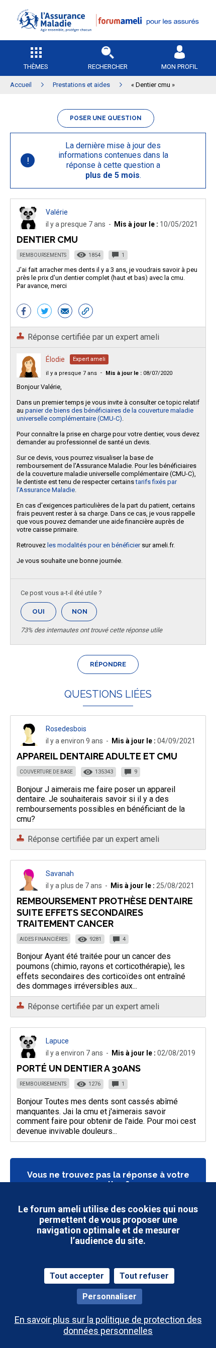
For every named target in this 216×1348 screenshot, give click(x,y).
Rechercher (108, 66)
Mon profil (179, 66)
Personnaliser (109, 1296)
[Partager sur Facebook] (24, 312)
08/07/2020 (138, 373)
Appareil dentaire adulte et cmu (97, 756)
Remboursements (43, 255)
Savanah (60, 874)
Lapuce (57, 1041)
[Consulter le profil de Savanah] (29, 888)
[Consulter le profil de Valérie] (29, 226)
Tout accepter (77, 1276)
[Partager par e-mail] (65, 312)
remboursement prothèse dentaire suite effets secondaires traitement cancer (105, 912)
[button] (108, 38)
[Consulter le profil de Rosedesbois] (29, 743)
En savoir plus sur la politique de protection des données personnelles (108, 1324)
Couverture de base (46, 772)
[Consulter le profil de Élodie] (29, 374)
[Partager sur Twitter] (44, 312)
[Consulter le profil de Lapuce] (29, 1055)
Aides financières (43, 939)
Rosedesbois (66, 729)
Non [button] (84, 614)
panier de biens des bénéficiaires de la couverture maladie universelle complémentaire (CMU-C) (105, 414)
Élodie (55, 359)
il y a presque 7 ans (71, 373)
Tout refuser (144, 1276)
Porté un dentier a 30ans (79, 1068)
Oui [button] (44, 611)
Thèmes (36, 66)
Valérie (57, 212)
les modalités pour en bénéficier (93, 545)
